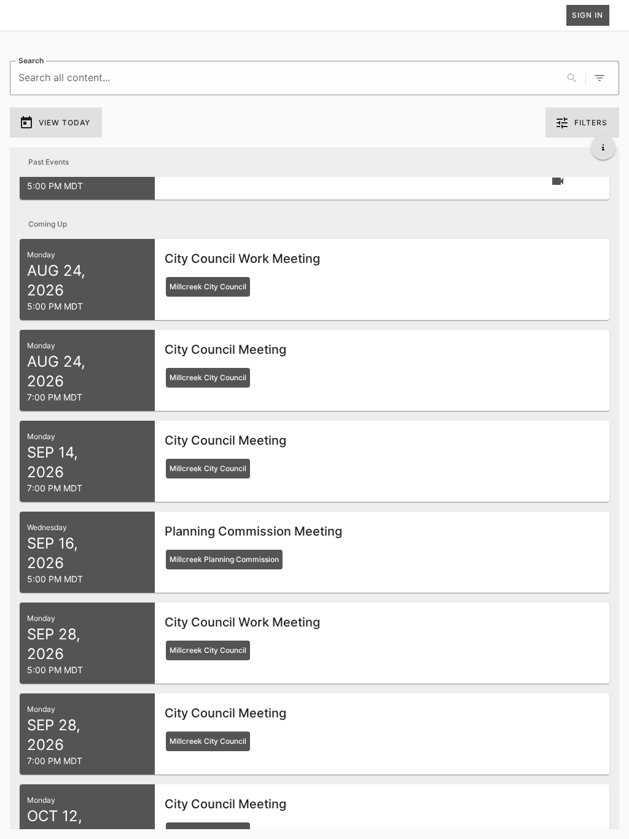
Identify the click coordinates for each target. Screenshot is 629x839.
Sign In (587, 15)
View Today (64, 122)
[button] (314, 279)
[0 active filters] (599, 78)
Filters (591, 122)
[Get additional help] (603, 147)
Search (31, 60)
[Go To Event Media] (557, 181)
